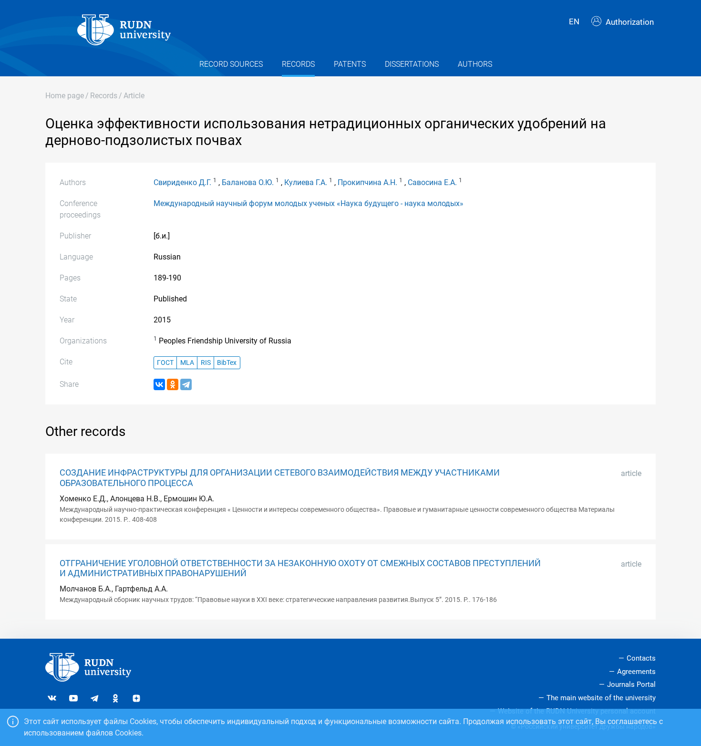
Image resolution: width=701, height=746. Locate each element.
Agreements (636, 671)
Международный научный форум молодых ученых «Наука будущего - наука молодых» (309, 203)
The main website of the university (601, 698)
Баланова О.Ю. (248, 182)
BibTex (227, 363)
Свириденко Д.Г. (182, 182)
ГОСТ (165, 363)
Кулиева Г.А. (305, 182)
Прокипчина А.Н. (367, 182)
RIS (206, 363)
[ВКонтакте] (159, 384)
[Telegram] (186, 384)
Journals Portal (631, 684)
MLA (187, 363)
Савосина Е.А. (432, 182)
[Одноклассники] (172, 384)
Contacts (641, 658)
